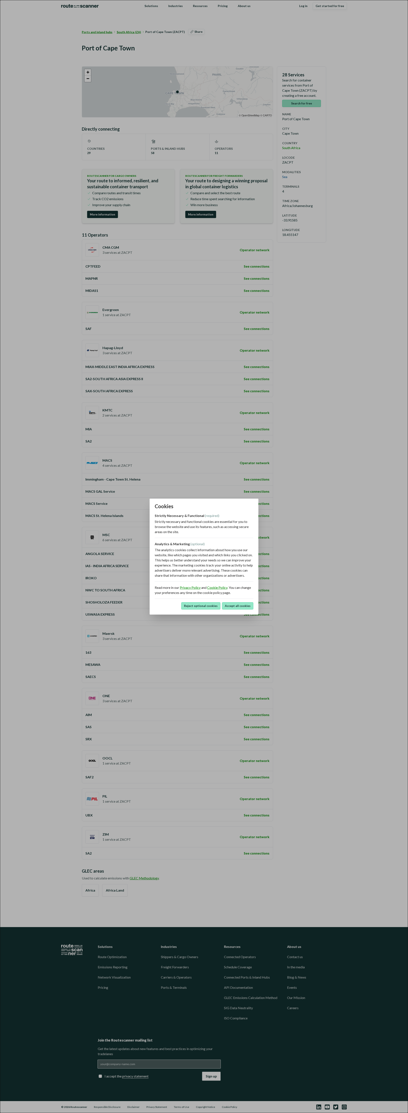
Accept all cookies (238, 606)
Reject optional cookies (201, 606)
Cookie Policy (217, 587)
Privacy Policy (190, 587)
